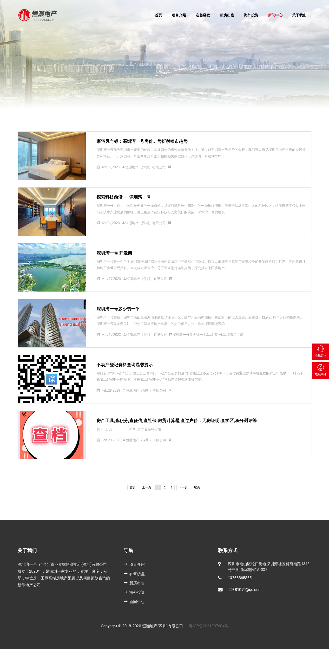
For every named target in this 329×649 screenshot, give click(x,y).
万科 (271, 637)
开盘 (284, 637)
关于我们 (299, 15)
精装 (199, 642)
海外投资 (251, 15)
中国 (297, 637)
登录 (303, 637)
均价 (264, 637)
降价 (228, 642)
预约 (24, 642)
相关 (245, 637)
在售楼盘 (203, 15)
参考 (258, 637)
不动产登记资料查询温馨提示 (125, 364)
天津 (222, 642)
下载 (144, 642)
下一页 (183, 487)
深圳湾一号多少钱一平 (118, 308)
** (204, 642)
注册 (102, 642)
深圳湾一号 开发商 (114, 252)
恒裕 (131, 642)
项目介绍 (179, 15)
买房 (209, 642)
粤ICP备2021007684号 (208, 626)
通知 (57, 642)
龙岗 (261, 642)
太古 (235, 642)
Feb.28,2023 (111, 390)
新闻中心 (275, 15)
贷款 (277, 637)
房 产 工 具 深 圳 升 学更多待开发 (129, 429)
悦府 (164, 642)
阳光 (254, 642)
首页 (158, 15)
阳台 (290, 637)
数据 (180, 642)
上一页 (146, 487)
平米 (219, 637)
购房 (274, 642)
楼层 (157, 642)
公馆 (37, 642)
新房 (225, 637)
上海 (89, 642)
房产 (238, 637)
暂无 (63, 642)
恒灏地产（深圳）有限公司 (145, 167)
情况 (287, 642)
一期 (248, 642)
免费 (193, 642)
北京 (96, 642)
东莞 (215, 642)
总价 (50, 642)
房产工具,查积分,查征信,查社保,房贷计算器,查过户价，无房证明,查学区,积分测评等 (177, 420)
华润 (150, 642)
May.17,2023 (111, 279)
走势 (115, 642)
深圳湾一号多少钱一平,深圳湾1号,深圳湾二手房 (207, 335)
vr (168, 642)
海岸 (241, 642)
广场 (251, 637)
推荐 (30, 642)
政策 (280, 642)
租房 (232, 637)
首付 (109, 642)
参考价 (123, 642)
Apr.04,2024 (111, 223)
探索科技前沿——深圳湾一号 (124, 197)
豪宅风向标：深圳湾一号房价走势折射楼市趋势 (142, 141)
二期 (186, 642)
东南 (138, 642)
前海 (70, 642)
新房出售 (227, 15)
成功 (43, 642)
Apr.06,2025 (111, 167)
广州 (173, 642)
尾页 (197, 487)
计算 (76, 642)
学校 (267, 642)
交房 (83, 642)
